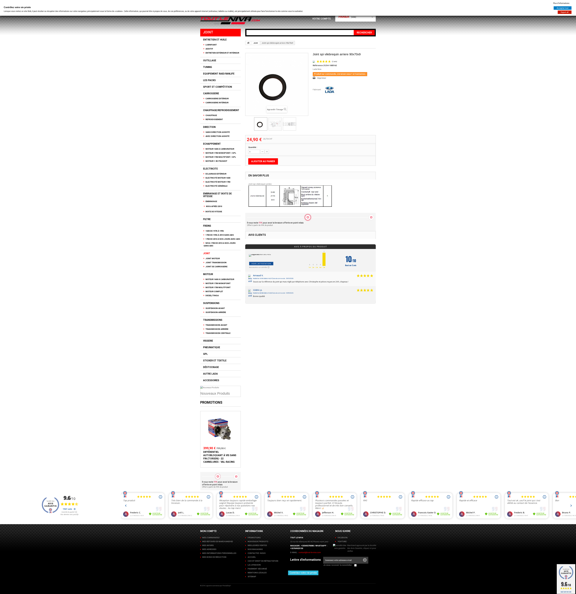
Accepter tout (562, 8)
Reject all (564, 12)
